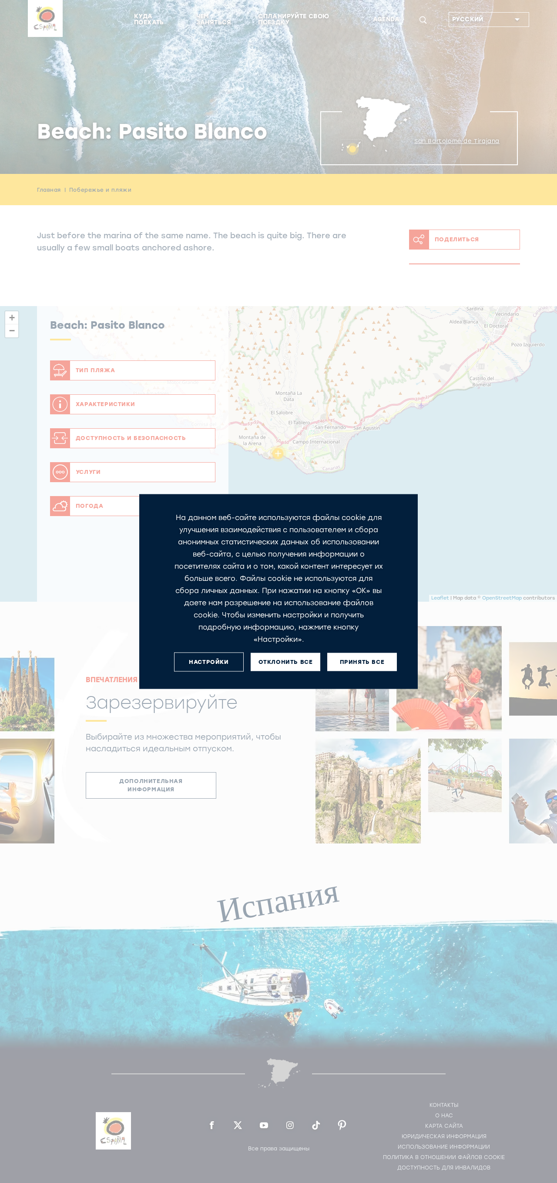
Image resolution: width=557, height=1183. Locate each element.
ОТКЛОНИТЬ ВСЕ (285, 662)
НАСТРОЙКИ (208, 662)
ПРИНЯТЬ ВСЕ (362, 662)
